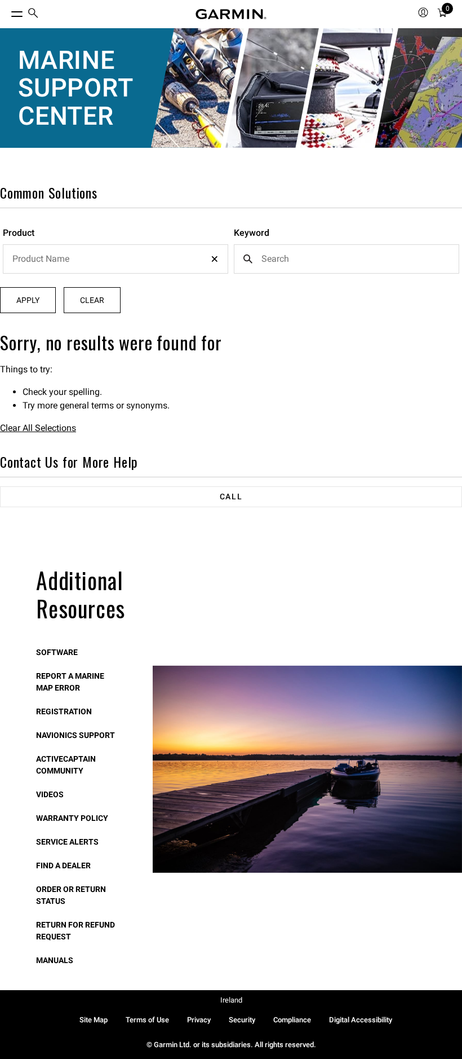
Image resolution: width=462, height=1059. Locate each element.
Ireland (231, 1000)
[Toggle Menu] (7, 11)
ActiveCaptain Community (66, 764)
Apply (27, 300)
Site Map (93, 1020)
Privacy (199, 1020)
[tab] (231, 497)
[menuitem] (33, 14)
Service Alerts (67, 841)
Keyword (251, 232)
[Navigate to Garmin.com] (231, 14)
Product (18, 232)
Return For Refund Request (75, 930)
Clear (92, 300)
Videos (50, 794)
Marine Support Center (75, 88)
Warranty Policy (72, 818)
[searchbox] (115, 259)
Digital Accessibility (360, 1020)
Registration (64, 711)
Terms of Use (147, 1020)
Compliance (292, 1020)
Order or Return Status (71, 895)
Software (57, 652)
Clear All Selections (38, 428)
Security (242, 1020)
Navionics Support (75, 735)
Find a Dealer (63, 865)
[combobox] (115, 259)
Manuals (54, 960)
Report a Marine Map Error (70, 681)
